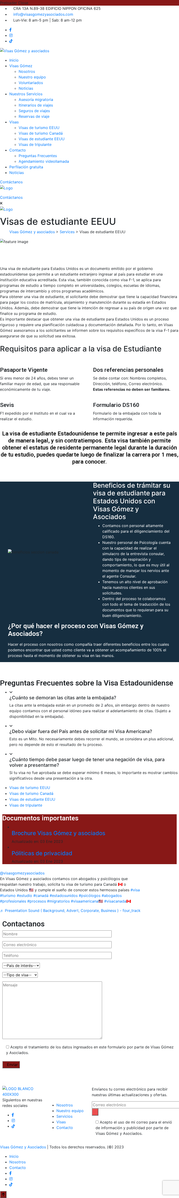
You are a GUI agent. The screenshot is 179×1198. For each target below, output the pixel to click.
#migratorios (58, 901)
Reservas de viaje (34, 116)
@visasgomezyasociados (22, 873)
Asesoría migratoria (36, 99)
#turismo (8, 895)
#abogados (112, 895)
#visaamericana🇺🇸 (87, 901)
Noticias (26, 88)
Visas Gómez (20, 65)
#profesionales (13, 901)
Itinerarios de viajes (36, 105)
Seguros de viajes (34, 110)
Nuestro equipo (32, 77)
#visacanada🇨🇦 (117, 901)
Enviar (12, 1064)
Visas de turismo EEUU (39, 127)
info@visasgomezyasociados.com (43, 14)
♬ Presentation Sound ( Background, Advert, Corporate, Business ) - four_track (70, 910)
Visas (14, 122)
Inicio (14, 60)
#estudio (24, 895)
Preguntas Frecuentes (38, 155)
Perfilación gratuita (26, 167)
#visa (135, 890)
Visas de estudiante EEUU (42, 138)
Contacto (17, 150)
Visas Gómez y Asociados (23, 1147)
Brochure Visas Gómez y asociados (58, 833)
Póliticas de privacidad (42, 853)
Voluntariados (31, 82)
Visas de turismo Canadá (41, 133)
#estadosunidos (64, 895)
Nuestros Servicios (25, 94)
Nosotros (27, 71)
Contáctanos (12, 182)
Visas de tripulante (35, 144)
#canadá (40, 895)
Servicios (64, 1116)
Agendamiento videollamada (44, 161)
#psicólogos (89, 895)
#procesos (36, 901)
